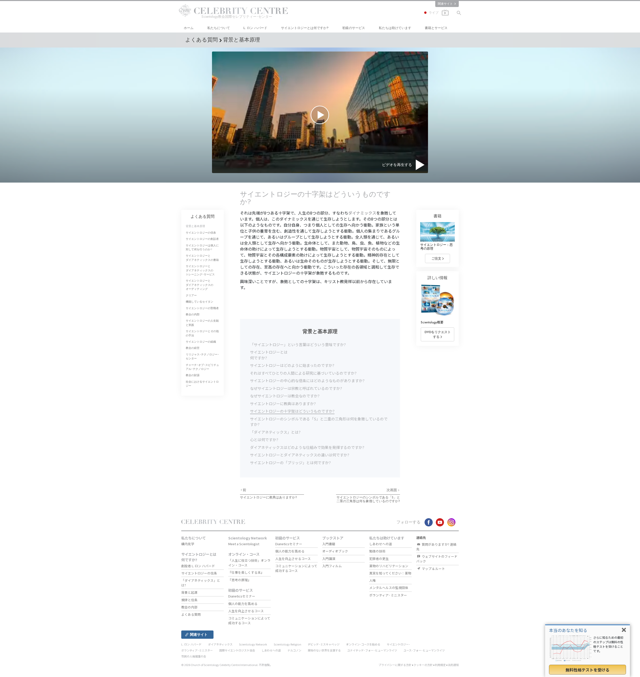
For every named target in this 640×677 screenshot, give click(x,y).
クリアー (191, 295)
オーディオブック (335, 551)
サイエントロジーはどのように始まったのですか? (292, 365)
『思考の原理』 (239, 579)
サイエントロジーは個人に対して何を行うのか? (202, 247)
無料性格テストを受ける (588, 670)
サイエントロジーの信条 (201, 233)
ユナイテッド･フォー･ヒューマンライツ (372, 650)
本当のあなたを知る (568, 630)
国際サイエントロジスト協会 (237, 650)
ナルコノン (294, 650)
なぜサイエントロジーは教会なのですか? (285, 395)
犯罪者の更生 (379, 558)
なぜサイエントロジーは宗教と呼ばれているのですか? (296, 388)
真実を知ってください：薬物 (390, 573)
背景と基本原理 (195, 226)
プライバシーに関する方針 (395, 665)
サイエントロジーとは (304, 28)
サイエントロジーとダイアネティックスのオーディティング (199, 285)
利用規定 (440, 665)
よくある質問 (202, 216)
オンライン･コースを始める (363, 644)
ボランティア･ (388, 595)
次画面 (392, 489)
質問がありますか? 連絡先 (436, 546)
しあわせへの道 (380, 543)
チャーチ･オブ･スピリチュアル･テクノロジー (202, 367)
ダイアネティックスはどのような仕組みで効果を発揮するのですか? (307, 447)
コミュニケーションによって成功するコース (249, 620)
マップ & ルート (433, 568)
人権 (372, 580)
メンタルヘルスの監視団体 (388, 587)
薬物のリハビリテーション (388, 565)
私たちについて (218, 28)
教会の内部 (193, 314)
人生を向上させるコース (246, 610)
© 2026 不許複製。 (226, 665)
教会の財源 (193, 375)
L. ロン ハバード (255, 28)
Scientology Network (247, 537)
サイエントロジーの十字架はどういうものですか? (292, 411)
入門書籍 (328, 543)
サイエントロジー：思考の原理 (436, 246)
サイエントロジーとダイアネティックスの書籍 (202, 258)
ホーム (189, 28)
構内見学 (187, 543)
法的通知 (453, 665)
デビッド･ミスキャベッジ (324, 644)
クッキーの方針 (423, 665)
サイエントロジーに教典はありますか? (283, 403)
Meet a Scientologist (243, 543)
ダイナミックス (362, 213)
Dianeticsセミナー (241, 596)
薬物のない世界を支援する (324, 650)
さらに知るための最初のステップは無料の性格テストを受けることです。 (608, 644)
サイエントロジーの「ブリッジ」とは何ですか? (290, 462)
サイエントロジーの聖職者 (202, 308)
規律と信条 (189, 599)
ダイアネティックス (220, 644)
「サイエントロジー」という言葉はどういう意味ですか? (298, 344)
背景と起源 (189, 592)
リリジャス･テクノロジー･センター (202, 356)
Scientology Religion (287, 644)
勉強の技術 (377, 551)
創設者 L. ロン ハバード (198, 565)
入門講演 (328, 558)
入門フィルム (332, 565)
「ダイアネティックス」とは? (275, 432)
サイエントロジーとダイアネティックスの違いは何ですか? (299, 454)
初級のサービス (353, 28)
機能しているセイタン (199, 302)
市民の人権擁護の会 (193, 656)
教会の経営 (193, 348)
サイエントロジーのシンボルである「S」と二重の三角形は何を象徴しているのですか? (368, 499)
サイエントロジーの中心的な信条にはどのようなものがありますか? (307, 380)
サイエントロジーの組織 (201, 342)
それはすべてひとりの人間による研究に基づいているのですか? (303, 373)
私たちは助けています (395, 28)
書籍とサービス (436, 28)
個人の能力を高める (243, 603)
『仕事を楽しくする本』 (246, 572)
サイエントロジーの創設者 (202, 239)
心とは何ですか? (264, 439)
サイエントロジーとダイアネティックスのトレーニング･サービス (200, 270)
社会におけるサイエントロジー (202, 384)
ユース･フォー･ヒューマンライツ (424, 650)
